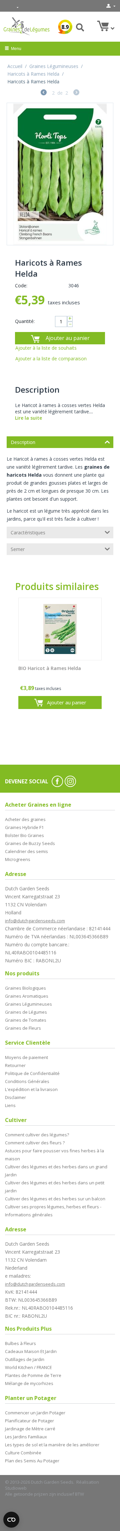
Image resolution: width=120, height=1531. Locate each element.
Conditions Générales (27, 1081)
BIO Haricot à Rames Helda (49, 668)
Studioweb (16, 1488)
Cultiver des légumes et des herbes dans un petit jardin (54, 1187)
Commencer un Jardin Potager (35, 1413)
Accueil (14, 66)
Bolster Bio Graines (24, 835)
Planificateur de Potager (29, 1421)
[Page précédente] (44, 93)
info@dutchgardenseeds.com (35, 921)
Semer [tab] (18, 549)
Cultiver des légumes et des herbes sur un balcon (55, 1199)
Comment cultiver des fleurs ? (35, 1143)
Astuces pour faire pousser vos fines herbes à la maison (54, 1155)
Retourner (15, 1065)
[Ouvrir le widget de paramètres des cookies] (11, 1520)
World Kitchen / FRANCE (28, 1367)
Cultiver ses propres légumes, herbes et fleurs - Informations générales (53, 1211)
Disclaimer (15, 1097)
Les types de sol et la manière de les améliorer (52, 1445)
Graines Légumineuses (53, 66)
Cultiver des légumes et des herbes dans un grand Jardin (56, 1171)
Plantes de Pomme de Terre (33, 1375)
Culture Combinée (23, 1453)
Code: (21, 285)
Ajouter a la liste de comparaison (51, 358)
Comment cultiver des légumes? (37, 1135)
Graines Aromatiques (26, 996)
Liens (10, 1105)
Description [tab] (23, 442)
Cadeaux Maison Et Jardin (31, 1351)
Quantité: (25, 321)
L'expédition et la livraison (31, 1089)
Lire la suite (28, 418)
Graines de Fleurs (23, 1028)
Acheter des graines (25, 819)
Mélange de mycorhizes (29, 1383)
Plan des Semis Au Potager (32, 1461)
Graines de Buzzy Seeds (30, 843)
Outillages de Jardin (24, 1359)
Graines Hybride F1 (24, 827)
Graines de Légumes (26, 1012)
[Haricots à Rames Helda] (60, 174)
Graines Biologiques (25, 988)
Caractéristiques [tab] (28, 532)
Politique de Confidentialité (32, 1073)
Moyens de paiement (26, 1057)
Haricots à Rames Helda (33, 74)
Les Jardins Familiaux (26, 1437)
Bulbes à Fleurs (20, 1343)
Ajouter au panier (68, 338)
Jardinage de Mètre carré (30, 1429)
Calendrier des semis (26, 851)
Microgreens (17, 859)
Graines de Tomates (25, 1020)
